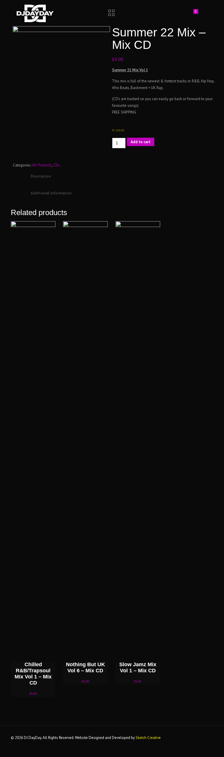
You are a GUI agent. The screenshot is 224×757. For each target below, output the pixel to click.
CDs (56, 165)
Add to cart (140, 141)
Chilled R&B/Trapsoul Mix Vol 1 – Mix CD (33, 674)
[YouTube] (165, 744)
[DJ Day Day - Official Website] (35, 13)
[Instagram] (172, 744)
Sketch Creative (148, 737)
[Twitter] (157, 744)
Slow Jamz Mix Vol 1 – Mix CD (137, 667)
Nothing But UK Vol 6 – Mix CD (85, 667)
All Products (42, 165)
